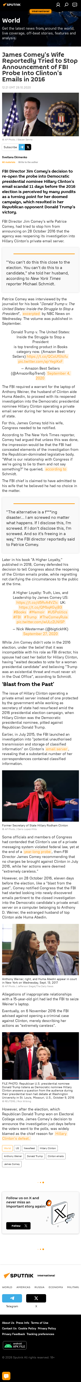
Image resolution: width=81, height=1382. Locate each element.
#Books (20, 612)
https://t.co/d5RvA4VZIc (37, 602)
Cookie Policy (27, 1328)
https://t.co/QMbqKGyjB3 (40, 607)
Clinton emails (56, 1156)
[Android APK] (15, 1345)
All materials (8, 162)
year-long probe (37, 851)
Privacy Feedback (13, 1334)
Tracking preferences (40, 1334)
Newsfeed (29, 1148)
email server (56, 749)
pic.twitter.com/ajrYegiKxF (40, 361)
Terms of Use (39, 1323)
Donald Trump (35, 1156)
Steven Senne (24, 139)
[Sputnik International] (12, 6)
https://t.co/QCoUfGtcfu (47, 356)
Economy (56, 1287)
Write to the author (28, 162)
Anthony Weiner (13, 1156)
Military (73, 1287)
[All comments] (6, 1376)
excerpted (31, 313)
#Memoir (37, 612)
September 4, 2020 (53, 375)
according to (55, 469)
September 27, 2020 (40, 633)
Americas (23, 1287)
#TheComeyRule (54, 617)
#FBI (17, 617)
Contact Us (9, 1328)
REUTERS (10, 1101)
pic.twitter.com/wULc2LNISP (41, 621)
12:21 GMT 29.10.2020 (16, 87)
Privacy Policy (47, 1328)
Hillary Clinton (48, 1148)
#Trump (30, 617)
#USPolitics (57, 612)
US (17, 1148)
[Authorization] (58, 4)
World (7, 1148)
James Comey (12, 1164)
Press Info (22, 1323)
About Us (8, 1323)
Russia (39, 1287)
